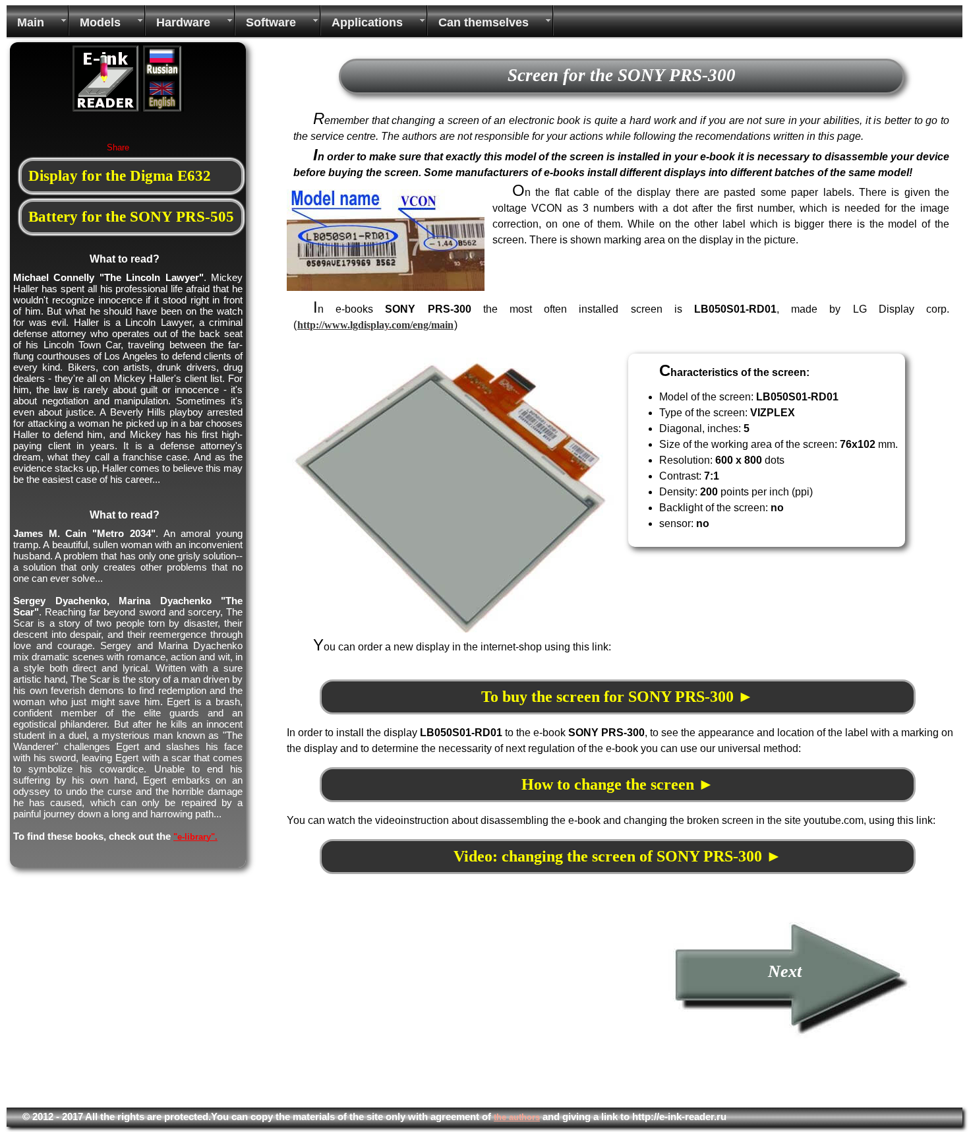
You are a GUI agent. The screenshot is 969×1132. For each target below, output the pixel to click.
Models (100, 22)
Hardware (183, 22)
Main (30, 22)
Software (271, 22)
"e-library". (195, 837)
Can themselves (483, 22)
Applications (367, 22)
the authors (517, 1117)
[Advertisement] (397, 1008)
